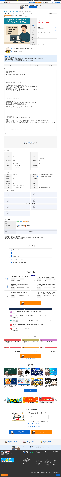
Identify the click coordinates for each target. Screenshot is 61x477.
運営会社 (46, 463)
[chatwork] (26, 452)
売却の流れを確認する (31, 425)
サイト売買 (55, 453)
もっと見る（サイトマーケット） (30, 332)
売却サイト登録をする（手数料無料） (34, 423)
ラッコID (55, 452)
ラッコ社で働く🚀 (47, 464)
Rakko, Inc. (53, 475)
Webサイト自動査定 (25, 458)
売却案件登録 (32, 2)
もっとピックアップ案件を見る (31, 358)
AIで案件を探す (4, 475)
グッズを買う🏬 (47, 465)
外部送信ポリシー (47, 461)
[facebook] (24, 452)
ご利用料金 (46, 2)
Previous (5, 400)
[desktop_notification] (33, 452)
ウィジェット (38, 464)
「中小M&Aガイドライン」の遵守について (16, 475)
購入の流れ (24, 465)
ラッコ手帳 (55, 465)
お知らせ (38, 460)
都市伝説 (17, 11)
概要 (11, 65)
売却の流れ (24, 457)
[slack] (30, 452)
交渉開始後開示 (40, 20)
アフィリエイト (56, 461)
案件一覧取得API (39, 465)
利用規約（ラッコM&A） (48, 459)
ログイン (52, 2)
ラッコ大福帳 (55, 466)
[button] (27, 452)
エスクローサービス (39, 453)
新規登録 (46, 452)
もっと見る (30, 390)
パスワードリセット (47, 454)
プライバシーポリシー (47, 460)
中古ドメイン (55, 460)
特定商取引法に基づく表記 (48, 462)
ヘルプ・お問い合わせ (39, 461)
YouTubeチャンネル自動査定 (26, 459)
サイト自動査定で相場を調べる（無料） (34, 426)
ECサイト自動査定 (25, 461)
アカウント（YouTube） (12, 11)
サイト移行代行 (39, 454)
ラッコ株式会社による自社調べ (55, 472)
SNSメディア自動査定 (26, 460)
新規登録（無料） (57, 2)
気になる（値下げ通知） (53, 13)
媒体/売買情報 (37, 65)
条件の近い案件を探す (33, 7)
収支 (24, 65)
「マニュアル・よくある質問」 (27, 447)
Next (56, 400)
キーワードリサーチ (56, 454)
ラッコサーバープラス (56, 467)
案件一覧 (38, 2)
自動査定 (42, 2)
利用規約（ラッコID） (47, 458)
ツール (54, 462)
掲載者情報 (50, 65)
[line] (32, 452)
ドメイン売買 (55, 459)
